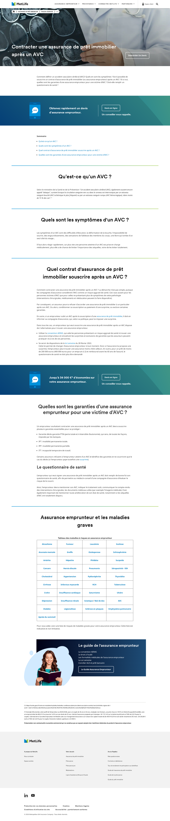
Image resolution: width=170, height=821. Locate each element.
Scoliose (120, 544)
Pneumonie (94, 568)
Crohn (47, 592)
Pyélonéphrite (94, 576)
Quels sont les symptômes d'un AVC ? (55, 146)
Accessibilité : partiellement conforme (71, 810)
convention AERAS (55, 333)
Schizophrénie (119, 552)
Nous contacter (29, 756)
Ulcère (120, 592)
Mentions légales (82, 806)
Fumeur (69, 544)
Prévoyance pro (70, 765)
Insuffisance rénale (70, 601)
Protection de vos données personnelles (40, 806)
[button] (67, 4)
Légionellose (70, 609)
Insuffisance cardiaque (69, 592)
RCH (94, 584)
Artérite (47, 560)
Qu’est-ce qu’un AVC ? (48, 141)
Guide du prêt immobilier (115, 779)
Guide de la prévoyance (115, 775)
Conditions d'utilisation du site (37, 810)
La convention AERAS (87, 652)
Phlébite (94, 560)
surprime (84, 459)
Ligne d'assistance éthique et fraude (77, 775)
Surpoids (120, 560)
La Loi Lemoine (84, 660)
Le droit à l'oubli (85, 654)
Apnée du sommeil (47, 617)
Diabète (47, 609)
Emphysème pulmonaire (119, 609)
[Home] (14, 11)
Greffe (70, 552)
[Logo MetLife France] (32, 742)
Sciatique (88, 601)
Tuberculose (119, 584)
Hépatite (70, 560)
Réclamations (70, 770)
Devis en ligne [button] (111, 108)
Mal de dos (99, 601)
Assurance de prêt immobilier (28, 11)
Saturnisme (94, 592)
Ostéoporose (94, 552)
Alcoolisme (47, 544)
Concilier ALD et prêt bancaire (91, 663)
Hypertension (70, 576)
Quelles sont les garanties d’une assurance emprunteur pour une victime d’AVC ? (74, 155)
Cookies (66, 806)
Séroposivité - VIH (120, 568)
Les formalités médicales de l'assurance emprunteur (101, 657)
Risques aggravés (47, 11)
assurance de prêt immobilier (109, 316)
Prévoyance (69, 761)
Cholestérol (47, 576)
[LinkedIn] (26, 796)
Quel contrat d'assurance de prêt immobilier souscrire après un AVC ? (69, 150)
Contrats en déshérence (115, 761)
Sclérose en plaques (94, 609)
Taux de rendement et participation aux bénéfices (123, 765)
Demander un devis (137, 55)
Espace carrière (28, 761)
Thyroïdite (120, 576)
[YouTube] (33, 796)
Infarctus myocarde (70, 584)
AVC (120, 601)
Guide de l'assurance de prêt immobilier (120, 770)
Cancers (47, 568)
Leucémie (94, 544)
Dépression (47, 601)
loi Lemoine (70, 343)
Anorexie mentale (47, 552)
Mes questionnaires (114, 756)
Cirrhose (47, 584)
